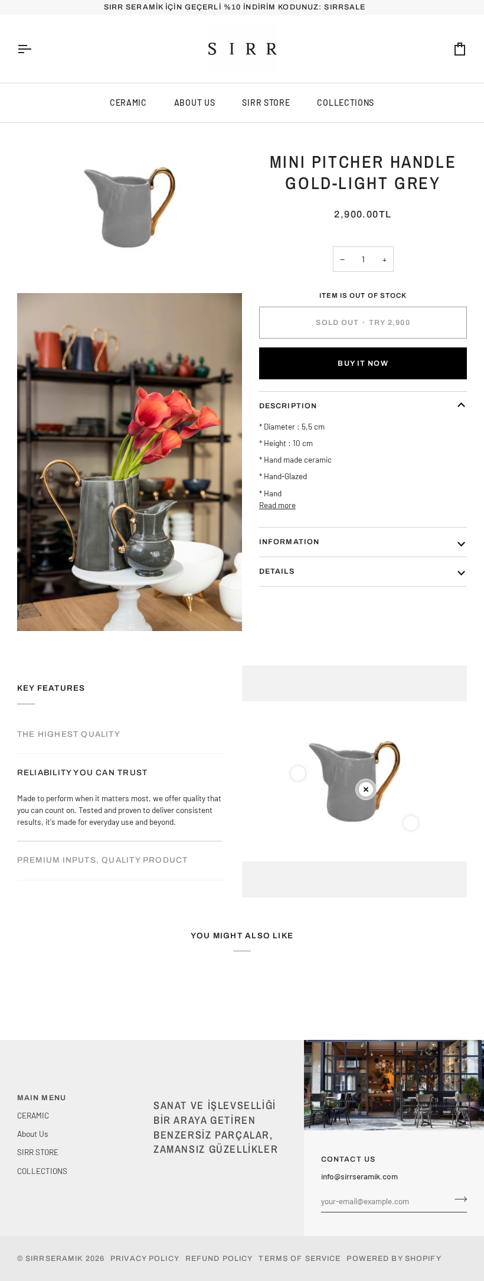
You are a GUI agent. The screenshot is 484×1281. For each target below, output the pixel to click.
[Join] (457, 1199)
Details (277, 571)
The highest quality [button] (68, 734)
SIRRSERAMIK (54, 1258)
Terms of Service (300, 1258)
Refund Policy (219, 1258)
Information (289, 542)
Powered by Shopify (393, 1258)
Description (288, 406)
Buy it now (363, 363)
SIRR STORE (266, 102)
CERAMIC (128, 102)
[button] (216, 1095)
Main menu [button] (41, 1098)
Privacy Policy (144, 1258)
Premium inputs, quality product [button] (102, 811)
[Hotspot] (298, 773)
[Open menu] (35, 49)
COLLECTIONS (345, 102)
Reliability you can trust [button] (82, 772)
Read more (277, 505)
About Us (194, 102)
